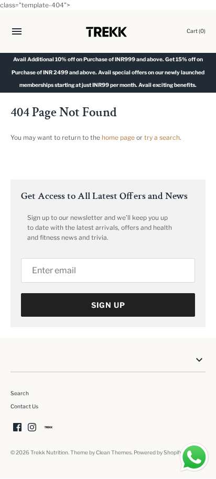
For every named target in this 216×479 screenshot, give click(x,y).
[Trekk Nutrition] (108, 31)
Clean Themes (114, 452)
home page (118, 137)
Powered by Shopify (158, 452)
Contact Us (24, 406)
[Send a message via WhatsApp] (194, 457)
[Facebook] (17, 427)
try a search (162, 137)
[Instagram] (32, 427)
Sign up (108, 304)
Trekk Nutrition (49, 452)
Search (19, 393)
